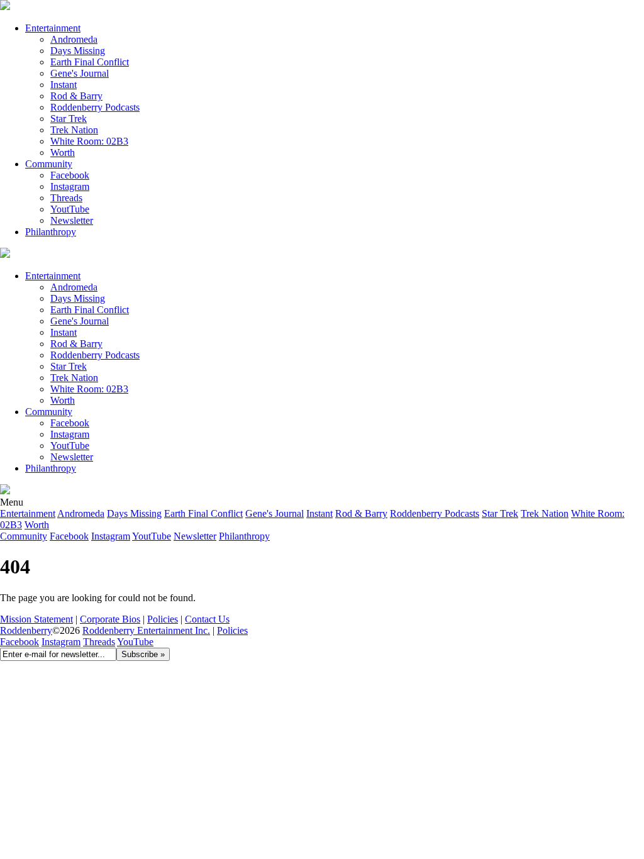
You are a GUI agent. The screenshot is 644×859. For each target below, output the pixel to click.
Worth (62, 152)
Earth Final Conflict (89, 62)
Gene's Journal (79, 73)
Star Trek (68, 118)
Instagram (69, 186)
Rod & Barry (76, 96)
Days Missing (77, 50)
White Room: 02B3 (89, 141)
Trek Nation (74, 130)
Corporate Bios (110, 619)
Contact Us (207, 619)
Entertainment (52, 28)
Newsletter (71, 220)
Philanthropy (50, 231)
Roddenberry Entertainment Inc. (146, 630)
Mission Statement (36, 619)
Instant (63, 84)
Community (48, 163)
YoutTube (69, 209)
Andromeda (73, 39)
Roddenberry (26, 630)
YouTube (135, 641)
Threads (66, 197)
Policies (162, 619)
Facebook (69, 175)
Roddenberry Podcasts (95, 107)
